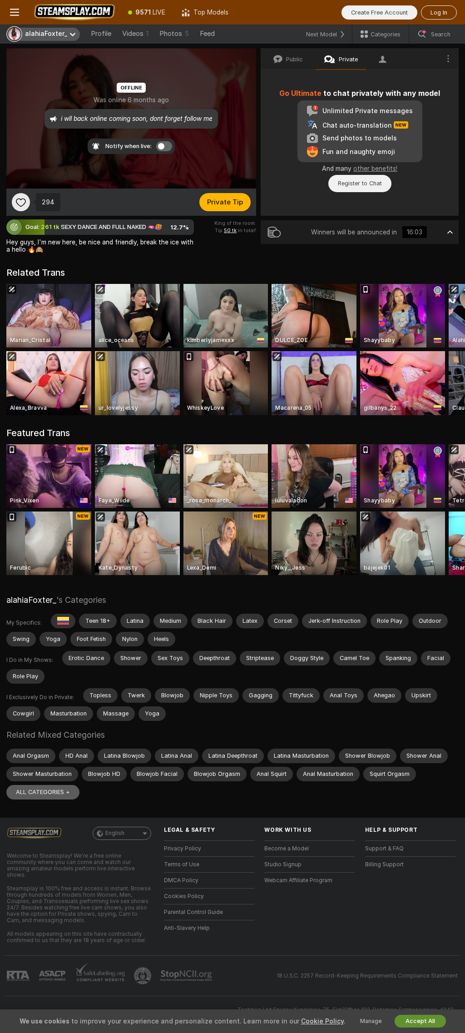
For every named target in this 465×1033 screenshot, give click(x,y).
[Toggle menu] (14, 12)
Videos (135, 34)
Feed (207, 34)
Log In (438, 12)
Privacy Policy (182, 848)
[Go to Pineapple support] (143, 975)
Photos (174, 34)
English (114, 833)
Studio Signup (283, 864)
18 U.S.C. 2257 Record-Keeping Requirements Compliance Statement (367, 976)
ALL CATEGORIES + (43, 792)
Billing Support (384, 864)
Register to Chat (360, 183)
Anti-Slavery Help (187, 928)
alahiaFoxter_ (31, 600)
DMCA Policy (181, 880)
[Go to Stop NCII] (187, 975)
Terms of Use (181, 864)
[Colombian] (63, 621)
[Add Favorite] (21, 202)
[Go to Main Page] (74, 12)
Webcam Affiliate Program (298, 880)
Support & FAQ (384, 848)
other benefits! (375, 168)
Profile (101, 34)
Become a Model (286, 848)
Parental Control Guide (193, 912)
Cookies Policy (184, 896)
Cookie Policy (322, 1021)
